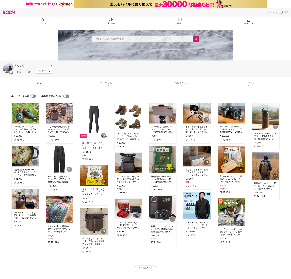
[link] (25, 113)
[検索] (196, 39)
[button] (8, 68)
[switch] (33, 96)
